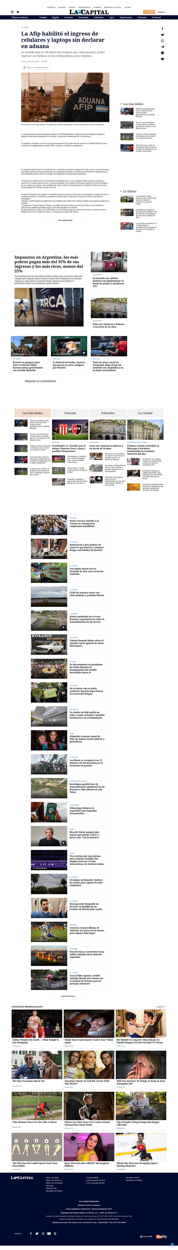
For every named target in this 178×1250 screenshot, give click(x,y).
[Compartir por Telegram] (162, 46)
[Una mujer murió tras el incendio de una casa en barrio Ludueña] (69, 573)
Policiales (99, 17)
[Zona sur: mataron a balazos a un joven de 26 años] (109, 314)
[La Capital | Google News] (55, 1233)
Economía (83, 17)
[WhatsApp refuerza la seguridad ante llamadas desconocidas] (69, 812)
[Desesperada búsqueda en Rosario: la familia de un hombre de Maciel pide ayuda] (69, 908)
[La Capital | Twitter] (37, 1233)
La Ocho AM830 (92, 1178)
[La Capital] (89, 12)
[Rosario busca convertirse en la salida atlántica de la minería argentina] (69, 956)
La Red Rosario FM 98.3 (95, 1180)
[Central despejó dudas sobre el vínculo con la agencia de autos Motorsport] (69, 644)
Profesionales (84, 7)
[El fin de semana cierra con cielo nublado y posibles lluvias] (69, 597)
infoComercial (51, 1188)
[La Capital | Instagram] (43, 1233)
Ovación (69, 17)
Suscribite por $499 (149, 12)
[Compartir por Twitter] (162, 34)
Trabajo (72, 7)
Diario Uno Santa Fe (54, 1180)
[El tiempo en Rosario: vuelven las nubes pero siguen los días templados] (69, 884)
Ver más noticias (68, 996)
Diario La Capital (52, 1178)
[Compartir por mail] (162, 59)
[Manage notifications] (172, 1245)
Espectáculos (126, 17)
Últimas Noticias (20, 17)
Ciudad (42, 17)
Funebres (97, 7)
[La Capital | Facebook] (30, 1233)
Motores (62, 7)
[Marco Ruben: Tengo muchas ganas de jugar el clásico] (70, 470)
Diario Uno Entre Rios (54, 1183)
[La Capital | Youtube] (49, 1233)
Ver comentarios (65, 220)
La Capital (25, 27)
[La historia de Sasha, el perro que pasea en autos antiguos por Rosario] (69, 355)
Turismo (127, 7)
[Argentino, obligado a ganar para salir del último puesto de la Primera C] (70, 481)
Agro (111, 17)
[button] (12, 12)
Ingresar (161, 12)
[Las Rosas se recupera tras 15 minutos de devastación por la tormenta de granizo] (69, 764)
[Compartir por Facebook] (162, 28)
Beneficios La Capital (112, 7)
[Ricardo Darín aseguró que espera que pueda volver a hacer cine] (69, 836)
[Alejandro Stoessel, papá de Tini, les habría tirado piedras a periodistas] (69, 740)
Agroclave (50, 1186)
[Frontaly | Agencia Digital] (159, 1237)
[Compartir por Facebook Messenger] (162, 53)
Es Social (156, 17)
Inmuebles (51, 7)
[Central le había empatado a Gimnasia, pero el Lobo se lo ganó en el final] (138, 136)
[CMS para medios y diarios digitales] (146, 1236)
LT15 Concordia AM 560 (95, 1183)
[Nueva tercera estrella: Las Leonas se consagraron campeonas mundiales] (69, 525)
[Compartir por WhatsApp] (162, 40)
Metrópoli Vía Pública (54, 1191)
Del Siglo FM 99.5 (133, 1178)
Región (55, 17)
